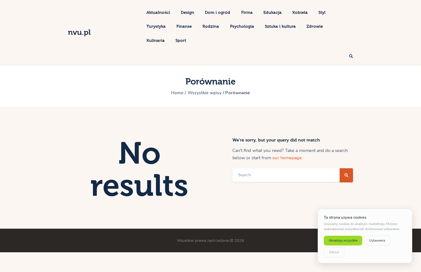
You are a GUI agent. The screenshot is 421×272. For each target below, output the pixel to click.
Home (177, 92)
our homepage (287, 158)
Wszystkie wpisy (204, 92)
